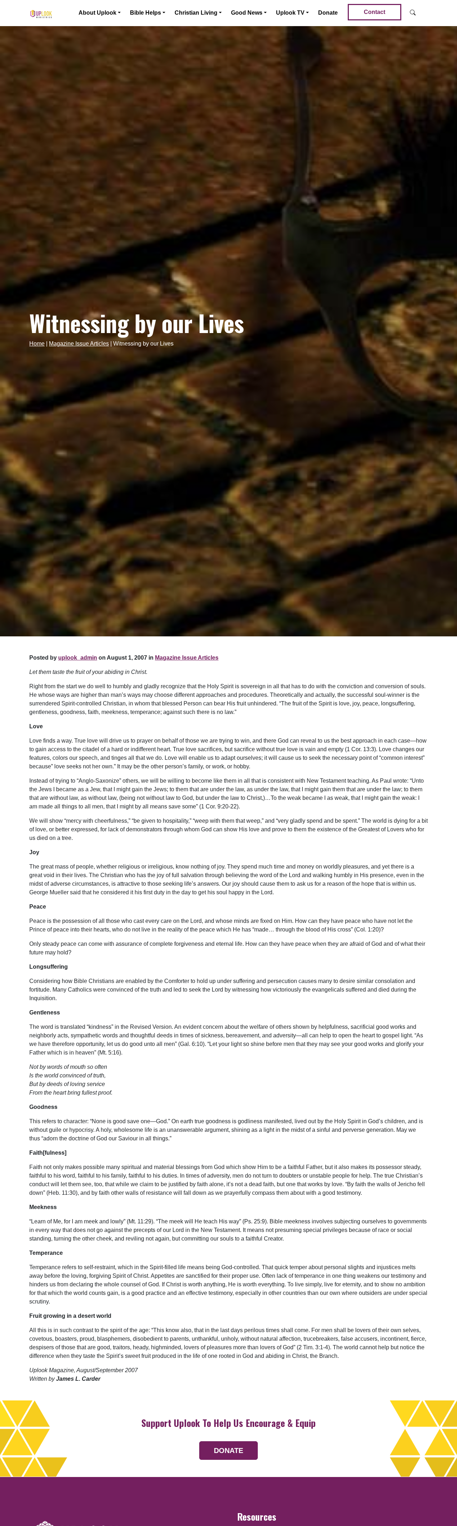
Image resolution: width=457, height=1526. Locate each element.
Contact (374, 12)
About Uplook (97, 13)
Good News (246, 13)
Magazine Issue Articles (79, 344)
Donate (328, 13)
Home (37, 344)
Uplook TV (290, 13)
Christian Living (196, 13)
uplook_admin (77, 658)
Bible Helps (145, 13)
